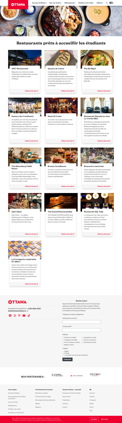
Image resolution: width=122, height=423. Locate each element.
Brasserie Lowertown (94, 166)
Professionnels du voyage (43, 396)
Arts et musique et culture (72, 342)
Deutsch (92, 393)
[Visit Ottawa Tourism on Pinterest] (19, 316)
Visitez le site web (31, 91)
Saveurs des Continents (23, 116)
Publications (66, 400)
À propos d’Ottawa (13, 393)
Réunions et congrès (41, 393)
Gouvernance (66, 396)
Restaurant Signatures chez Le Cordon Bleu (97, 117)
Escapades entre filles (70, 340)
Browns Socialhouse (57, 166)
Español (92, 396)
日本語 (92, 403)
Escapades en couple (90, 337)
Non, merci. (104, 419)
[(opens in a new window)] (24, 59)
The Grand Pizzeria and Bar (60, 212)
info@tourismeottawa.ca (17, 311)
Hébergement (69, 3)
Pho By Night (90, 68)
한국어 (92, 407)
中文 (91, 410)
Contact (64, 407)
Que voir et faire (55, 3)
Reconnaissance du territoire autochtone (17, 397)
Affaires (99, 3)
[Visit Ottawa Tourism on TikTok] (29, 316)
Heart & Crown (55, 116)
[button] (107, 3)
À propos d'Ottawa (39, 3)
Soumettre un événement (16, 412)
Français (66, 353)
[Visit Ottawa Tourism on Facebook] (10, 316)
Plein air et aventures (90, 340)
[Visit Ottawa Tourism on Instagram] (15, 316)
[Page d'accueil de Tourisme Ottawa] (18, 4)
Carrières (65, 403)
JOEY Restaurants (20, 68)
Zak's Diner (17, 212)
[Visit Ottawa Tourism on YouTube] (24, 316)
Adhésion (38, 407)
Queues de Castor (56, 68)
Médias (37, 403)
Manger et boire (69, 345)
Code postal (66, 326)
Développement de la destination (45, 400)
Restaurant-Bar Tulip (93, 212)
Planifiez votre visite (85, 3)
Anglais (66, 351)
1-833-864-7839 (34, 308)
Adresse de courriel (69, 318)
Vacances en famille (70, 337)
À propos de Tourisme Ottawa (71, 393)
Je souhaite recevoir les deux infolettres (76, 355)
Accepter (94, 419)
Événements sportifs (90, 342)
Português (93, 400)
